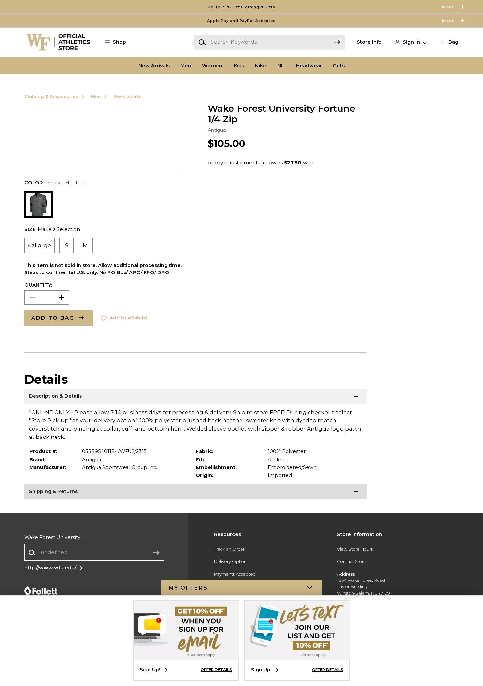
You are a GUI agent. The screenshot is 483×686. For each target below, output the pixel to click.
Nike (260, 66)
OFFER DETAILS (216, 669)
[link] (449, 42)
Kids (239, 66)
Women (212, 66)
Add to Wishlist (128, 318)
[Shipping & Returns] (195, 492)
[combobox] (94, 552)
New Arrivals (154, 66)
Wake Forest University (52, 537)
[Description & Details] (195, 397)
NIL (281, 66)
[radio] (39, 245)
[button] (241, 6)
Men (185, 66)
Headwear (309, 66)
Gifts (339, 66)
